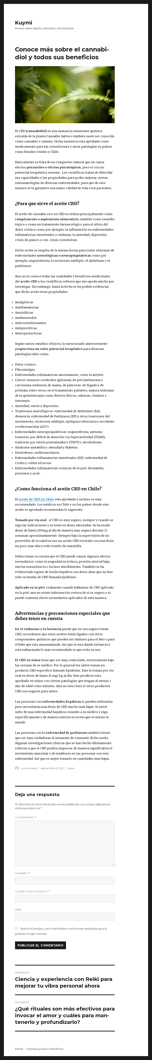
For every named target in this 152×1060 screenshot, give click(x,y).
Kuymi (23, 22)
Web (18, 909)
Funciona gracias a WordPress (45, 1049)
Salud (70, 768)
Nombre (22, 873)
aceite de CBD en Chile (36, 499)
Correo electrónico (32, 891)
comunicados (29, 768)
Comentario (25, 817)
